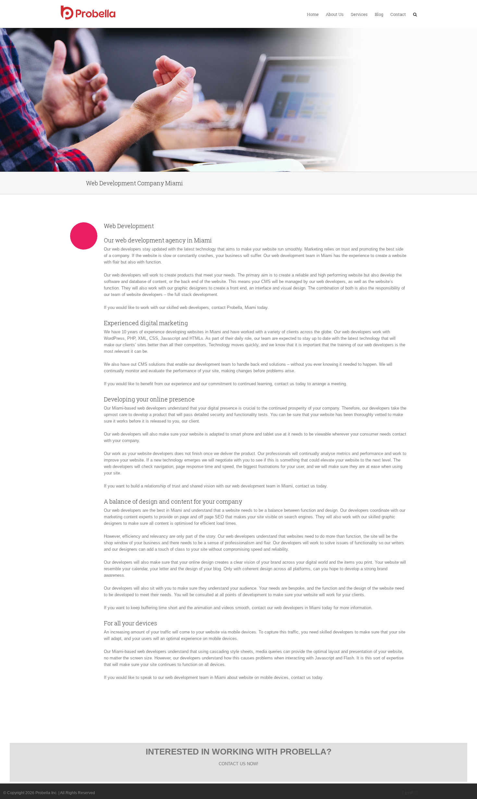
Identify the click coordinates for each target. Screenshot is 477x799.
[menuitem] (313, 14)
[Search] (415, 14)
